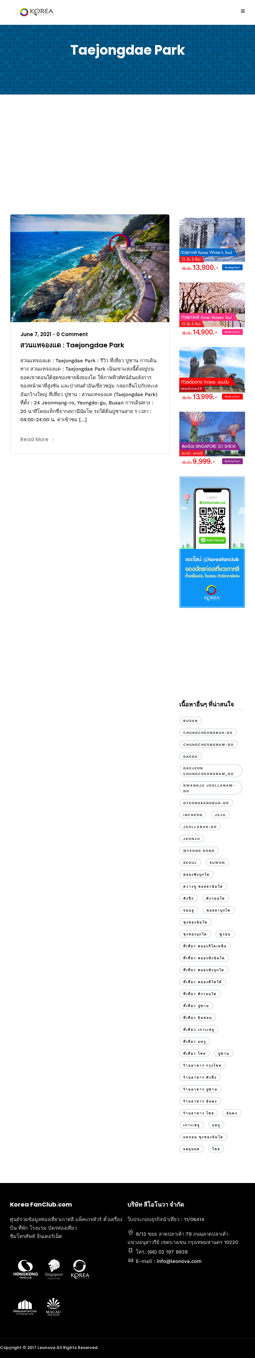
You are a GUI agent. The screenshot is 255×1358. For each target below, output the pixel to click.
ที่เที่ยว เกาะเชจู (198, 1030)
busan (190, 721)
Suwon (217, 862)
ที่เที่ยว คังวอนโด (200, 994)
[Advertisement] (127, 154)
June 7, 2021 (35, 334)
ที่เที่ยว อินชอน (197, 1018)
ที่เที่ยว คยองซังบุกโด (203, 970)
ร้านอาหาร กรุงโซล (202, 1065)
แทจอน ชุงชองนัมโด (203, 1137)
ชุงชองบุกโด (195, 934)
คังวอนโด (215, 898)
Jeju (220, 815)
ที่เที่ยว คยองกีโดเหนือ (205, 946)
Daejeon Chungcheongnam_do (208, 771)
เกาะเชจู (191, 1125)
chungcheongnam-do (208, 744)
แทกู (216, 1125)
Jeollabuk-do (200, 827)
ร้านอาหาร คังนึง (200, 1077)
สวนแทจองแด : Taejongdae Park (72, 345)
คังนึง (188, 898)
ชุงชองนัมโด (195, 922)
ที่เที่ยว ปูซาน (196, 1006)
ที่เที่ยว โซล (194, 1053)
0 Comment (72, 334)
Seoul (190, 862)
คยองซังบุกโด (196, 874)
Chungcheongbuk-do (208, 733)
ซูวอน (225, 934)
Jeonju (191, 839)
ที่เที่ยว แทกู (194, 1041)
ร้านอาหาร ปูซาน (200, 1089)
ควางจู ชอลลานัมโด (203, 886)
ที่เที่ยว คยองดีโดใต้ (202, 982)
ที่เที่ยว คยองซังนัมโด (204, 958)
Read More (34, 439)
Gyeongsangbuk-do (206, 803)
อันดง (231, 1113)
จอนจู (188, 910)
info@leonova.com (179, 1261)
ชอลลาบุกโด (219, 910)
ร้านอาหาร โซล (198, 1113)
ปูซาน (223, 1053)
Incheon (193, 815)
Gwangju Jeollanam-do (209, 788)
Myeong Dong (199, 851)
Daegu (190, 756)
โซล (216, 1149)
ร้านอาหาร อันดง (200, 1101)
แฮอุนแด (191, 1149)
